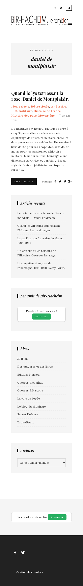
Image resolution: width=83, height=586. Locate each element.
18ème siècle (20, 106)
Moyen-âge (46, 115)
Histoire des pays (24, 115)
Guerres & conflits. (30, 382)
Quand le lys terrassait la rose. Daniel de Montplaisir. (40, 96)
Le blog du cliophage (31, 406)
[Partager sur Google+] (70, 181)
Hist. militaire (21, 111)
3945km (22, 359)
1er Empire (58, 106)
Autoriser (41, 316)
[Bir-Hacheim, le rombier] (39, 25)
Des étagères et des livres (35, 366)
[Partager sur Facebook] (55, 181)
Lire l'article (24, 181)
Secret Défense (27, 414)
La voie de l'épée (28, 398)
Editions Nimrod (28, 374)
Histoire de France (47, 111)
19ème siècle (40, 106)
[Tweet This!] (60, 181)
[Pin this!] (65, 181)
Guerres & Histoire (30, 390)
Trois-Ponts (25, 422)
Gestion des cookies (29, 572)
